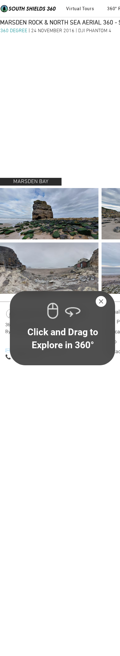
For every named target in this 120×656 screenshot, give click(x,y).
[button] (101, 301)
